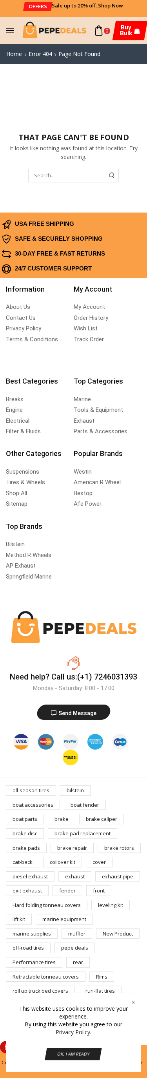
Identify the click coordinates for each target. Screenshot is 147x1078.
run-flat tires (100, 990)
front (99, 890)
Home (14, 54)
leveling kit (110, 905)
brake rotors (119, 847)
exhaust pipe (117, 876)
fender (67, 890)
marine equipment (64, 919)
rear (78, 962)
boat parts (25, 818)
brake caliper (101, 818)
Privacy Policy (73, 1032)
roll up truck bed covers (40, 990)
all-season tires (31, 790)
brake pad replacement (82, 833)
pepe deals (74, 947)
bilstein (75, 790)
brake (61, 818)
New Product (118, 933)
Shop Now (110, 5)
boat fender (85, 804)
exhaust (75, 876)
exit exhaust (27, 890)
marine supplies (32, 933)
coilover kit (62, 861)
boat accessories (33, 804)
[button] (38, 6)
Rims (101, 976)
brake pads (26, 847)
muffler (76, 933)
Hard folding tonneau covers (47, 905)
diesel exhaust (30, 876)
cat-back (23, 861)
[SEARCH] (112, 175)
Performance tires (34, 962)
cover (99, 861)
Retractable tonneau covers (46, 976)
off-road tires (28, 947)
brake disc (25, 833)
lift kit (19, 919)
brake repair (72, 847)
